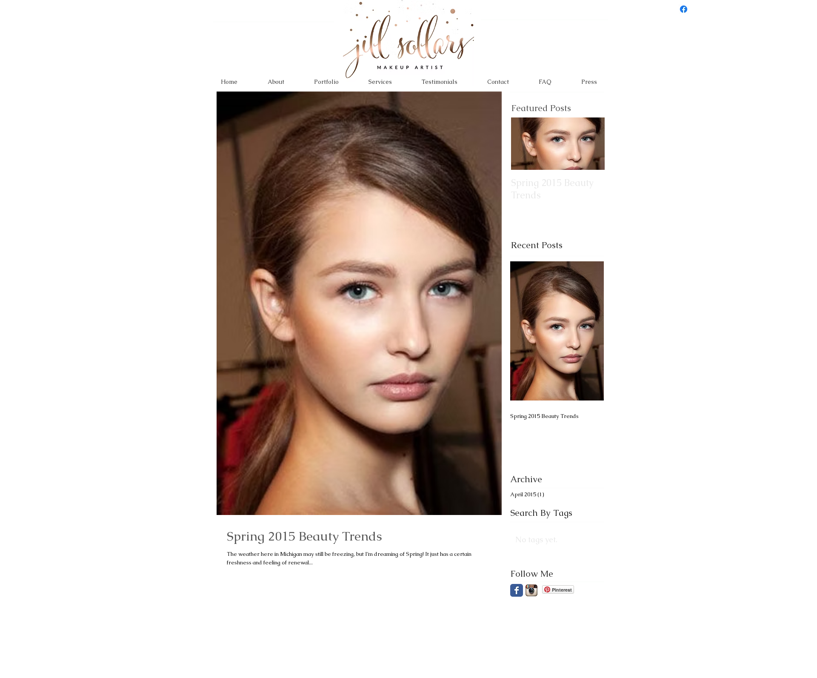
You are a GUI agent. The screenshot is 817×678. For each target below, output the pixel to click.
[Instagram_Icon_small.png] (531, 590)
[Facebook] (683, 9)
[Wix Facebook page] (516, 590)
